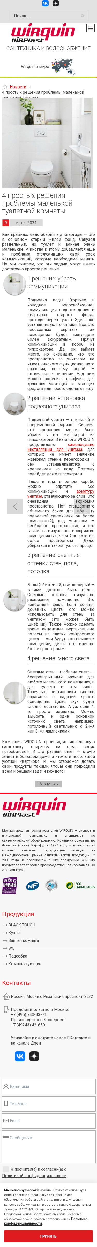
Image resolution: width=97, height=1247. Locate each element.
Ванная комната (23, 940)
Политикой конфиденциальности (34, 1175)
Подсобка (17, 956)
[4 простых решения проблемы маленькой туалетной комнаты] (47, 143)
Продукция (18, 914)
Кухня (14, 932)
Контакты (16, 983)
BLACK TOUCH (21, 925)
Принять (48, 1236)
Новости (18, 86)
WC (11, 948)
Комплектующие (24, 963)
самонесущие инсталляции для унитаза (60, 447)
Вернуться (48, 783)
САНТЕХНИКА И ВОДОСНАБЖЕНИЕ (48, 48)
